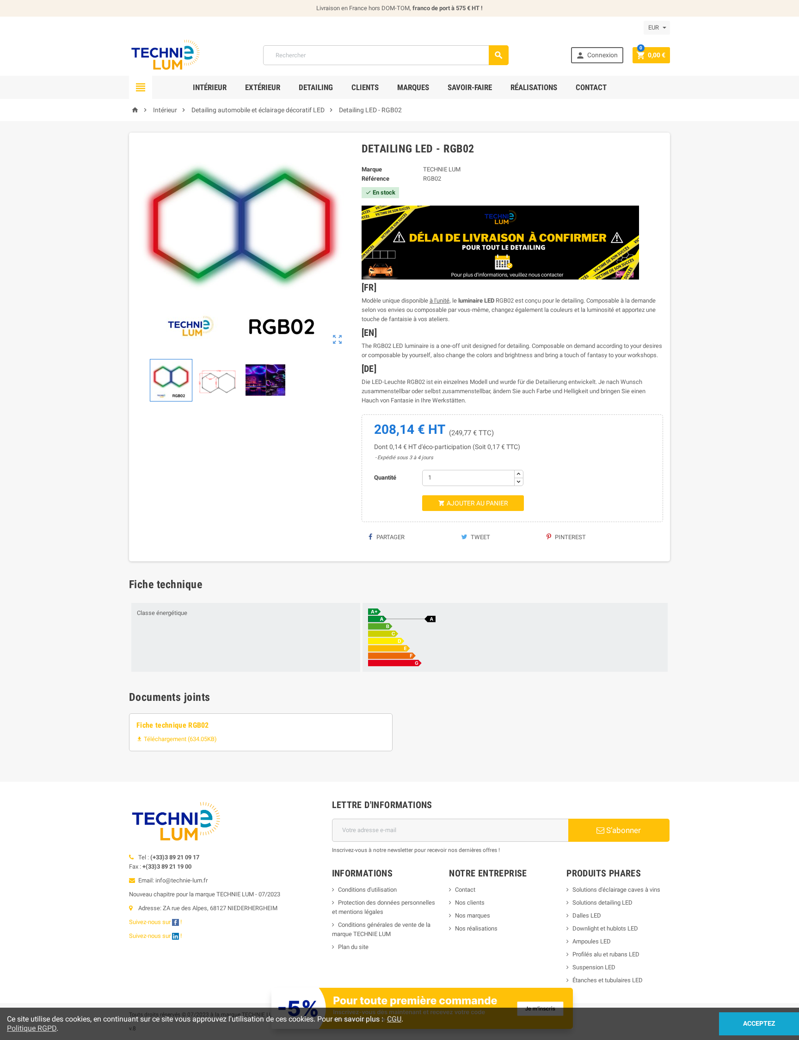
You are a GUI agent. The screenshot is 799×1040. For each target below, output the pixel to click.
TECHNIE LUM (442, 169)
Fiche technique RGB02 (172, 725)
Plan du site (353, 946)
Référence (375, 178)
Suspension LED (593, 967)
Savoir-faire (470, 87)
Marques (413, 87)
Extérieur (262, 87)
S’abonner (622, 830)
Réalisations (533, 87)
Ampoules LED (591, 941)
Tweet (479, 537)
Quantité (385, 477)
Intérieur (210, 87)
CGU (394, 1019)
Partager (390, 537)
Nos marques (472, 915)
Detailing (316, 87)
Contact (591, 87)
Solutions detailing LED (602, 902)
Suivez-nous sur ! (156, 921)
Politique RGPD (31, 1028)
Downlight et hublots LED (605, 928)
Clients (365, 87)
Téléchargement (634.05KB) (176, 739)
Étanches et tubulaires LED (607, 980)
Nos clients (470, 902)
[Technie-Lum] (165, 54)
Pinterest (569, 537)
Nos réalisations (476, 928)
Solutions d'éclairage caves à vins (616, 889)
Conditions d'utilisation (367, 889)
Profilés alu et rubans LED (605, 954)
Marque (372, 169)
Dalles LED (586, 915)
